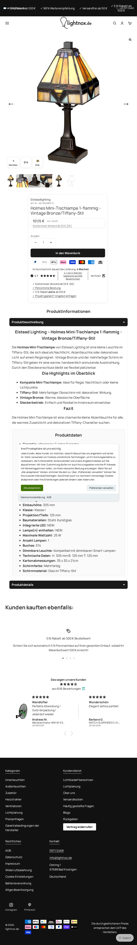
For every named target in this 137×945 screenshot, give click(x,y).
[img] (68, 684)
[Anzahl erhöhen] (51, 242)
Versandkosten (73, 799)
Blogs (66, 812)
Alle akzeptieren (32, 487)
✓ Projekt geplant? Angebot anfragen (54, 296)
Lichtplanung (14, 812)
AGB (49, 497)
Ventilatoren (13, 806)
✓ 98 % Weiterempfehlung (57, 8)
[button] (66, 733)
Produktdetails (22, 585)
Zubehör (11, 793)
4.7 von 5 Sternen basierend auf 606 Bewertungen (72, 275)
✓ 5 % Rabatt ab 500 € (21, 8)
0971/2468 (56, 850)
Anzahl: (35, 236)
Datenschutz (13, 857)
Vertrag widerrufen (79, 827)
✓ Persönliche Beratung (47, 288)
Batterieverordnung (18, 883)
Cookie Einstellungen (19, 876)
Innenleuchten (15, 780)
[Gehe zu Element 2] (22, 180)
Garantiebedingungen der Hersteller (22, 828)
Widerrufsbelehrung (18, 870)
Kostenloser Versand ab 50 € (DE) (52, 225)
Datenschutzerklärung (33, 497)
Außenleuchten (15, 786)
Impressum (12, 863)
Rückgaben (70, 819)
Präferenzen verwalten (101, 487)
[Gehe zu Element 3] (34, 180)
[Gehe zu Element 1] (10, 180)
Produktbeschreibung (27, 322)
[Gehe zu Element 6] (71, 180)
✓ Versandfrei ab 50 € (93, 8)
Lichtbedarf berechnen (78, 780)
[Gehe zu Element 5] (58, 180)
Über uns (69, 793)
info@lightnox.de (60, 858)
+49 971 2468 (126, 8)
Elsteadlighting (40, 199)
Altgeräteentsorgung (19, 890)
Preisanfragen (14, 819)
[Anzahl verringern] (35, 242)
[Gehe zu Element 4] (46, 180)
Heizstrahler (13, 799)
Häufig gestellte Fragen (78, 806)
